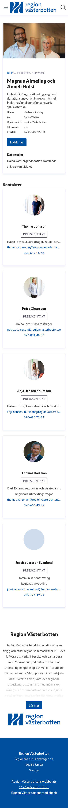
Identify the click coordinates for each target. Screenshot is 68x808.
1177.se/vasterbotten (34, 787)
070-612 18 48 (34, 253)
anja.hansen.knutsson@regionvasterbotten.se (34, 412)
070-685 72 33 (34, 417)
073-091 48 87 (34, 335)
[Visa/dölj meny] (6, 7)
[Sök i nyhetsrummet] (63, 7)
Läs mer (34, 705)
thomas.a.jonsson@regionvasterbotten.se (34, 247)
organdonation (32, 161)
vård (19, 161)
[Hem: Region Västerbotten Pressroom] (33, 7)
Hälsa (11, 161)
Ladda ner (17, 142)
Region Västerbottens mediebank (34, 793)
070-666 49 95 (34, 505)
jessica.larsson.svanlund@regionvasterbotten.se (34, 589)
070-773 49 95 (34, 595)
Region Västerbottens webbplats (34, 781)
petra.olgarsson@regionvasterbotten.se (34, 329)
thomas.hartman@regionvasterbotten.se (34, 499)
